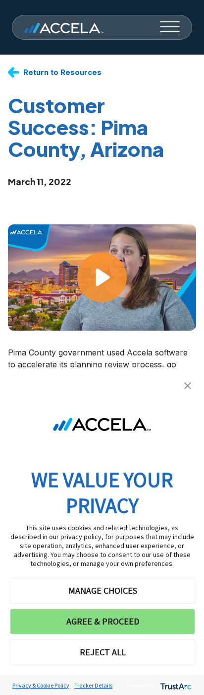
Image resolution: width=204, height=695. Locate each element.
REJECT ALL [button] (103, 652)
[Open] (170, 27)
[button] (188, 385)
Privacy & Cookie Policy (40, 685)
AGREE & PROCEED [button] (102, 621)
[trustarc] (175, 685)
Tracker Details (93, 685)
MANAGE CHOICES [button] (102, 590)
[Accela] (63, 27)
